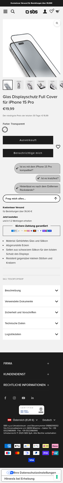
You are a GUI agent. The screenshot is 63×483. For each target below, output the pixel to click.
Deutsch (47, 420)
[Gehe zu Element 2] (19, 85)
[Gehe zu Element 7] (41, 85)
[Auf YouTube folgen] (23, 398)
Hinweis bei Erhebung (19, 478)
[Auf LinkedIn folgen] (32, 398)
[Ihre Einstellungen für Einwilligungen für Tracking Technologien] (57, 476)
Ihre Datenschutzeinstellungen (35, 472)
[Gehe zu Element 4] (30, 85)
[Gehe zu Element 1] (8, 85)
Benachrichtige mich (28, 153)
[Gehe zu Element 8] (52, 85)
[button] (58, 147)
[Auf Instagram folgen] (14, 398)
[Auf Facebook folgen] (5, 398)
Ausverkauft (28, 140)
